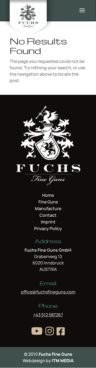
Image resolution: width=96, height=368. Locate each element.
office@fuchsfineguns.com (48, 292)
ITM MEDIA (63, 360)
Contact (48, 215)
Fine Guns (48, 202)
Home (48, 195)
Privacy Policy (48, 228)
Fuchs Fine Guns (55, 354)
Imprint (48, 222)
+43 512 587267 (48, 315)
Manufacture (48, 209)
